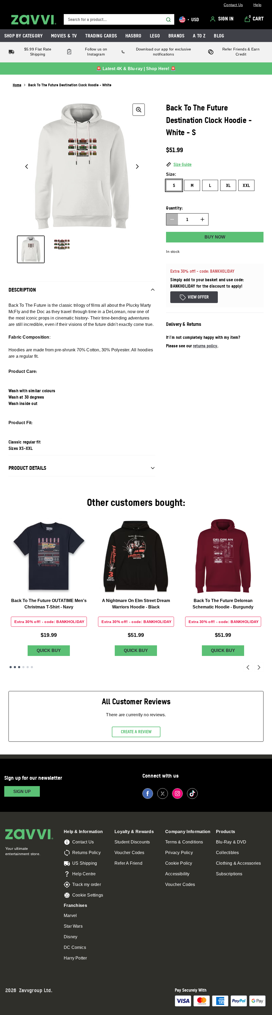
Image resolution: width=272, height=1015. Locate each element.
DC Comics (75, 947)
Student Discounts (132, 842)
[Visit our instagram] (177, 793)
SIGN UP (22, 791)
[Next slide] (259, 667)
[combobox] (119, 19)
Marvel (70, 915)
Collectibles (227, 852)
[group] (82, 166)
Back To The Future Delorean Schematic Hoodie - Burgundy (223, 603)
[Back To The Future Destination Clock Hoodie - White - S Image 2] (61, 249)
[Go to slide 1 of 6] (11, 667)
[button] (215, 164)
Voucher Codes (129, 852)
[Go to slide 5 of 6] (28, 667)
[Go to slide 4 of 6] (23, 667)
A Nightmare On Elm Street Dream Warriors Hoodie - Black (136, 603)
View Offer (198, 297)
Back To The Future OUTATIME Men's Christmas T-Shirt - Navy (49, 603)
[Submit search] (168, 19)
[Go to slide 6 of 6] (32, 667)
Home (17, 85)
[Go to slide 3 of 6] (19, 667)
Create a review (136, 731)
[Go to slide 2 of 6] (15, 667)
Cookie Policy (178, 863)
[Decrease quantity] (172, 219)
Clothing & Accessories (238, 863)
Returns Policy (86, 852)
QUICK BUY (49, 650)
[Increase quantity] (202, 219)
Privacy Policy (179, 852)
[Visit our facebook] (147, 793)
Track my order (86, 884)
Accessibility (177, 874)
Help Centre (84, 874)
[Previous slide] (247, 667)
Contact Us (83, 842)
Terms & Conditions (184, 842)
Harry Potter (75, 958)
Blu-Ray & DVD (231, 842)
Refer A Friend (128, 863)
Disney (70, 937)
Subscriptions (229, 874)
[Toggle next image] (137, 166)
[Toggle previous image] (26, 166)
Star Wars (73, 926)
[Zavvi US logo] (33, 19)
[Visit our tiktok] (192, 793)
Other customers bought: (136, 502)
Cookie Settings (87, 895)
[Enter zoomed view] (139, 110)
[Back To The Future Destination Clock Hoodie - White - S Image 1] (31, 249)
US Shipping (84, 863)
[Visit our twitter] (162, 793)
